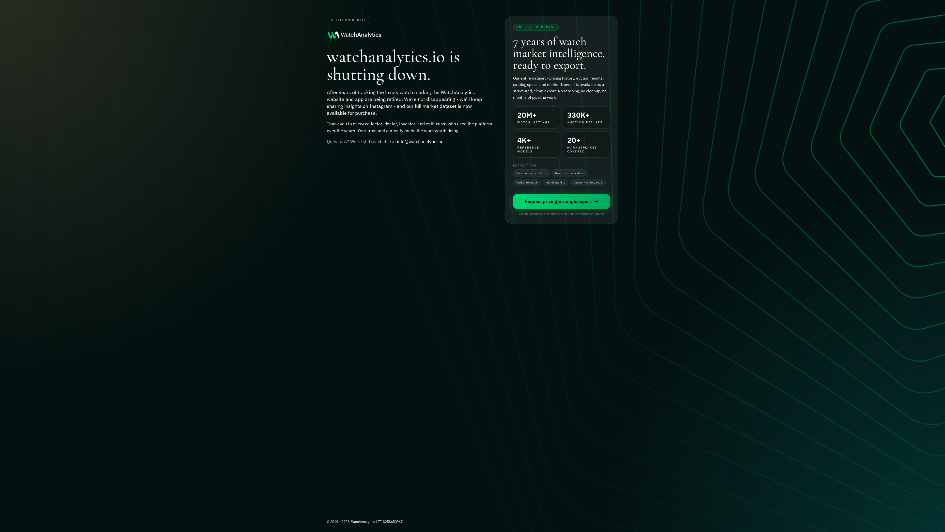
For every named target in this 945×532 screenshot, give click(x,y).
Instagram (380, 106)
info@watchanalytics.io (420, 141)
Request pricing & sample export (558, 201)
